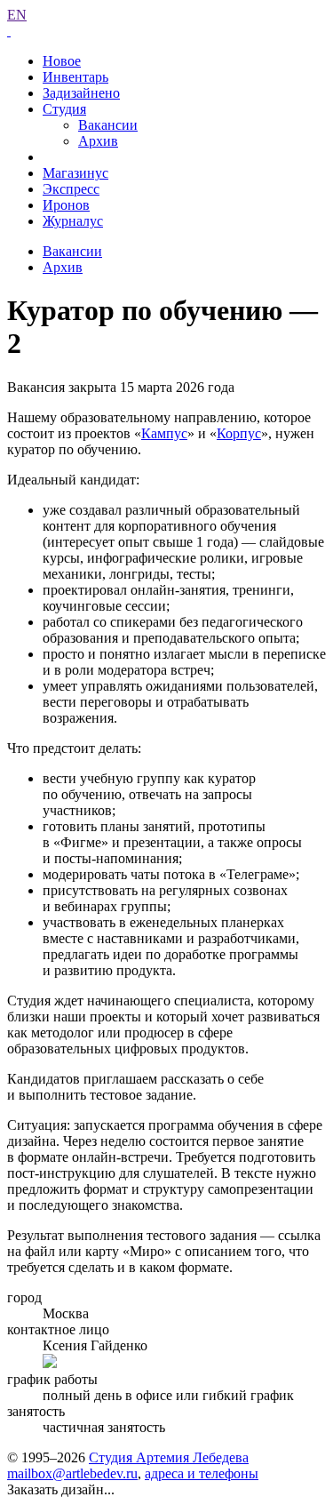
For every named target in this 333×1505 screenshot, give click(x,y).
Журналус (73, 220)
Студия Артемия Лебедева (169, 1457)
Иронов (66, 204)
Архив (98, 140)
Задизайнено (81, 92)
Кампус (164, 433)
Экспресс (71, 188)
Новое (62, 60)
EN (17, 14)
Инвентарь (75, 76)
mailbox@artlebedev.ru (72, 1473)
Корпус (239, 433)
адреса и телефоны (201, 1473)
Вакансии (108, 124)
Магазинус (75, 172)
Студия (64, 108)
